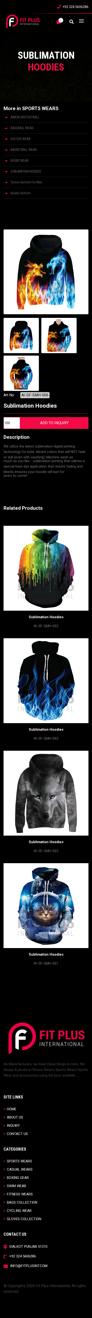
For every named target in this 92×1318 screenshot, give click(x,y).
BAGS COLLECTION (21, 1202)
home (11, 1109)
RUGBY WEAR (20, 160)
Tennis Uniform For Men (26, 182)
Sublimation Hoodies (46, 617)
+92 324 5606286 (75, 7)
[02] (59, 335)
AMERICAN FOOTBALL (25, 117)
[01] (21, 335)
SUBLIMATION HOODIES (26, 171)
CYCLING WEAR (19, 1211)
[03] (21, 373)
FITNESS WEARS (19, 1194)
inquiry (13, 1125)
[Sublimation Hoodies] (46, 271)
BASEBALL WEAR (22, 128)
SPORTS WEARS (19, 1161)
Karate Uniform (21, 193)
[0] (58, 22)
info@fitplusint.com (28, 1266)
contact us (17, 1134)
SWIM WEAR (16, 1186)
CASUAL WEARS (19, 1169)
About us (14, 1117)
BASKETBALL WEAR (24, 150)
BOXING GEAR (17, 1178)
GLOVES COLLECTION (23, 1219)
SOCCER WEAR (21, 139)
